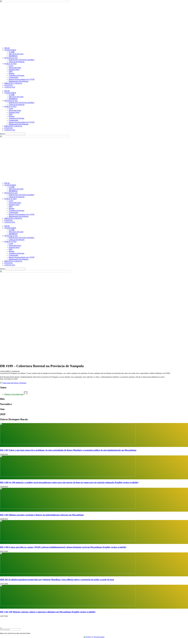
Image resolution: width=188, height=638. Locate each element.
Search (2, 134)
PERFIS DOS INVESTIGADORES (21, 60)
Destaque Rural (14, 69)
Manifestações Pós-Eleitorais (18, 81)
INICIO (7, 48)
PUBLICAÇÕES (10, 64)
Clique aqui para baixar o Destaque (14, 383)
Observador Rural (15, 68)
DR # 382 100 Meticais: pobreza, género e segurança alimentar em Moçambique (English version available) (47, 612)
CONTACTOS (9, 87)
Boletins (11, 73)
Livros (11, 66)
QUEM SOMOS (10, 50)
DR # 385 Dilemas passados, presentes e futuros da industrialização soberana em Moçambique (42, 515)
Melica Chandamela (14, 394)
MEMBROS (13, 56)
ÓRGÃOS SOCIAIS (16, 54)
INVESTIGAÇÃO (11, 58)
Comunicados (13, 77)
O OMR (11, 52)
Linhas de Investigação (16, 62)
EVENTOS (8, 85)
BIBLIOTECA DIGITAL (13, 83)
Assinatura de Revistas (16, 75)
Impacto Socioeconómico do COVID (21, 79)
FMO (11, 71)
